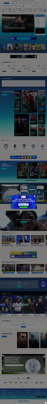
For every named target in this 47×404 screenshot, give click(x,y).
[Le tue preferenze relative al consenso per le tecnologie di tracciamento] (45, 402)
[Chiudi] (34, 196)
